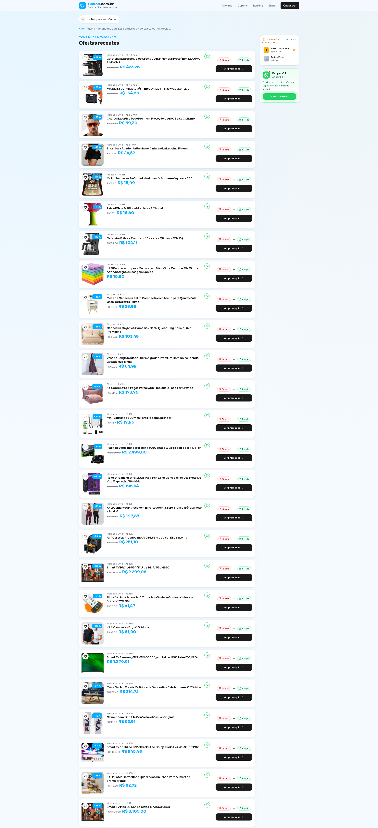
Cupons (243, 5)
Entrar (273, 5)
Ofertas (227, 5)
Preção (245, 60)
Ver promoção (232, 68)
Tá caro (225, 60)
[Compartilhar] (207, 56)
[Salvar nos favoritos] (85, 58)
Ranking (258, 5)
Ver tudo (289, 39)
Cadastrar (289, 5)
